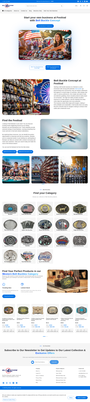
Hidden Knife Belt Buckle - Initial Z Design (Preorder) (67, 319)
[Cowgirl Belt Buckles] (62, 225)
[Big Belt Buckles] (45, 209)
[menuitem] (7, 11)
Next (84, 169)
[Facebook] (78, 1)
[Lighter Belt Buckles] (28, 225)
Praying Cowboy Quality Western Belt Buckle (52, 319)
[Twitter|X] (82, 1)
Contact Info (81, 368)
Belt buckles (78, 88)
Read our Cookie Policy (9, 399)
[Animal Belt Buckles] (62, 209)
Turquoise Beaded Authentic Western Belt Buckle (81, 319)
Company (38, 368)
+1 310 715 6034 (6, 1)
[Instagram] (80, 1)
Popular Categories (60, 368)
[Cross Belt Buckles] (80, 240)
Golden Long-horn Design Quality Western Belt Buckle (37, 319)
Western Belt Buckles (14, 274)
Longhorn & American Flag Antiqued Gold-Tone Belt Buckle (8, 319)
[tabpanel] (15, 169)
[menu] (45, 11)
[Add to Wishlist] (84, 5)
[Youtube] (87, 1)
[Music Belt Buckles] (62, 240)
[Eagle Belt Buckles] (80, 225)
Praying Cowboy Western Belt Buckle (23, 319)
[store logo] (8, 6)
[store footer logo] (9, 373)
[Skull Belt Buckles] (28, 256)
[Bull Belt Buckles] (80, 209)
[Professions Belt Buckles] (28, 240)
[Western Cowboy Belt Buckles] (10, 209)
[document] (45, 397)
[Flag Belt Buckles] (10, 240)
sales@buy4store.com (83, 373)
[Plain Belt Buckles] (10, 225)
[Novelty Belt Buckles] (10, 256)
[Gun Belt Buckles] (45, 240)
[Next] (87, 310)
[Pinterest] (84, 1)
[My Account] (80, 5)
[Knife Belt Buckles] (28, 209)
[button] (76, 6)
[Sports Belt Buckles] (45, 256)
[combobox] (44, 5)
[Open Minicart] (87, 5)
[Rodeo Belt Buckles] (45, 225)
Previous (6, 169)
